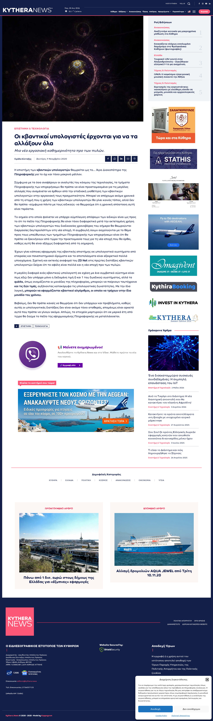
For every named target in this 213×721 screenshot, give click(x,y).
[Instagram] (202, 4)
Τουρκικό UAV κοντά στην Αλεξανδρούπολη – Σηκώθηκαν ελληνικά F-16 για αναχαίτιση (171, 61)
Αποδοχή (155, 709)
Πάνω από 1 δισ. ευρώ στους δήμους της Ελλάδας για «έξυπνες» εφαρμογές (59, 580)
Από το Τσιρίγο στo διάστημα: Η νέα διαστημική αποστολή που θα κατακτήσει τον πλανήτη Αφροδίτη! (170, 399)
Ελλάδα (158, 55)
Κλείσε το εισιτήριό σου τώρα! (37, 383)
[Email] (128, 159)
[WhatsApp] (115, 159)
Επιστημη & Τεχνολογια (31, 128)
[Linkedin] (209, 4)
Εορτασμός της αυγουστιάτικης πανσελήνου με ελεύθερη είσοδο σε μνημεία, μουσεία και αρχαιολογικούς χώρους (174, 91)
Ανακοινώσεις (162, 27)
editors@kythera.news (27, 681)
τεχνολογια (41, 326)
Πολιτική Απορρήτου (181, 716)
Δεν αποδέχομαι (191, 709)
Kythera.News (12, 715)
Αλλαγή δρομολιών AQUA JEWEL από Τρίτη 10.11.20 (154, 573)
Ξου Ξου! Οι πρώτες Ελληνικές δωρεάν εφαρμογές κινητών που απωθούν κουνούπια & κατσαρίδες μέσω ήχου (171, 435)
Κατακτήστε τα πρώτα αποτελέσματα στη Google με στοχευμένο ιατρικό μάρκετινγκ (171, 417)
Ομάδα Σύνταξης (22, 159)
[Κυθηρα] (33, 10)
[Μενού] (194, 11)
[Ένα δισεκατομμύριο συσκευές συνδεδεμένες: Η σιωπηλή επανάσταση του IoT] (173, 353)
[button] (207, 679)
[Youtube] (206, 4)
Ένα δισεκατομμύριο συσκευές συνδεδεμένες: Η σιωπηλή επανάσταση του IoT (170, 379)
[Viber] (135, 159)
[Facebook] (199, 4)
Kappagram (46, 715)
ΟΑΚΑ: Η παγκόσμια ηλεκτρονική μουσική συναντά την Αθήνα (172, 75)
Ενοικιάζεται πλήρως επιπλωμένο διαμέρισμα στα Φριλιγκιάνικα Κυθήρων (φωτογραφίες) (172, 46)
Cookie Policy (161, 716)
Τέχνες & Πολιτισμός (165, 70)
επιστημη (26, 326)
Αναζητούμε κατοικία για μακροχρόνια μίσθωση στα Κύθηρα (175, 32)
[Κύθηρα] (20, 621)
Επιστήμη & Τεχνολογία (159, 388)
